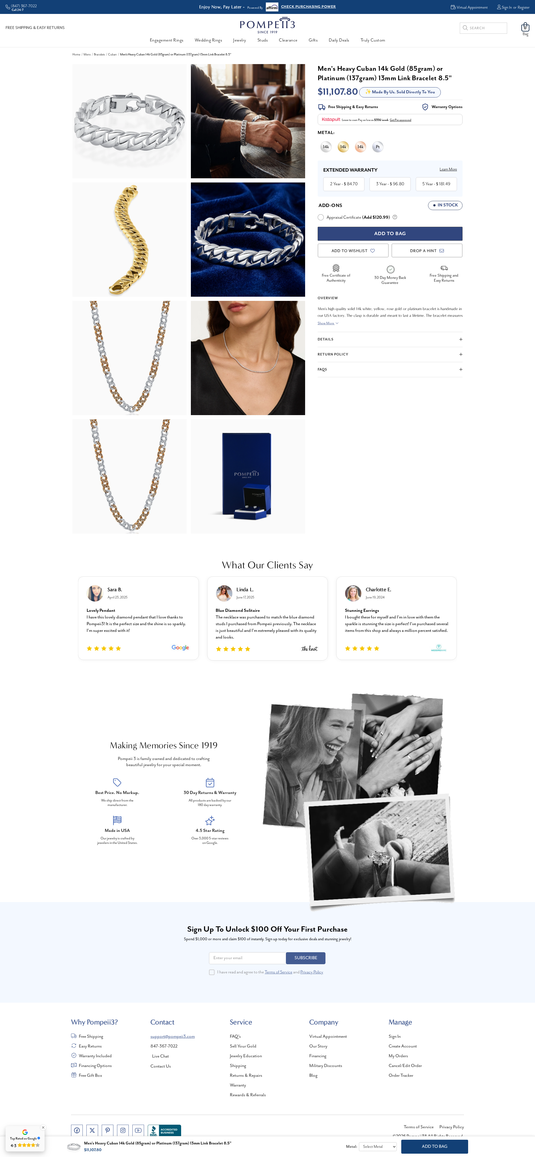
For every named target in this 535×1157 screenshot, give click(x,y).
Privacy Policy (311, 972)
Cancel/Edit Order (405, 1065)
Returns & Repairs (246, 1075)
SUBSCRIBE (306, 958)
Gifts (313, 40)
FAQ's (235, 1036)
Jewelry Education (246, 1056)
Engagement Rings (167, 40)
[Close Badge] (43, 1127)
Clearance (288, 40)
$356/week (381, 120)
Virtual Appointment (328, 1036)
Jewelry (239, 40)
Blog (313, 1075)
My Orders (398, 1056)
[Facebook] (77, 1130)
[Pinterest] (107, 1130)
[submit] (465, 29)
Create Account (403, 1046)
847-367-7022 (163, 1046)
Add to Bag (435, 1146)
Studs (262, 40)
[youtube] (138, 1130)
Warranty (238, 1085)
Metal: (326, 132)
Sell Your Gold (243, 1046)
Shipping (238, 1065)
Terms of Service (278, 972)
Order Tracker (401, 1075)
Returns (288, 7)
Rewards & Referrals (248, 1095)
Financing (317, 1056)
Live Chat (160, 1056)
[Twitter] (92, 1130)
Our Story (318, 1046)
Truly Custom (373, 40)
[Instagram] (123, 1130)
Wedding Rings (208, 40)
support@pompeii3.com (172, 1036)
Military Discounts (325, 1065)
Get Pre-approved (400, 120)
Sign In (507, 7)
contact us (160, 1066)
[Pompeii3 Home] (267, 25)
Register (523, 7)
